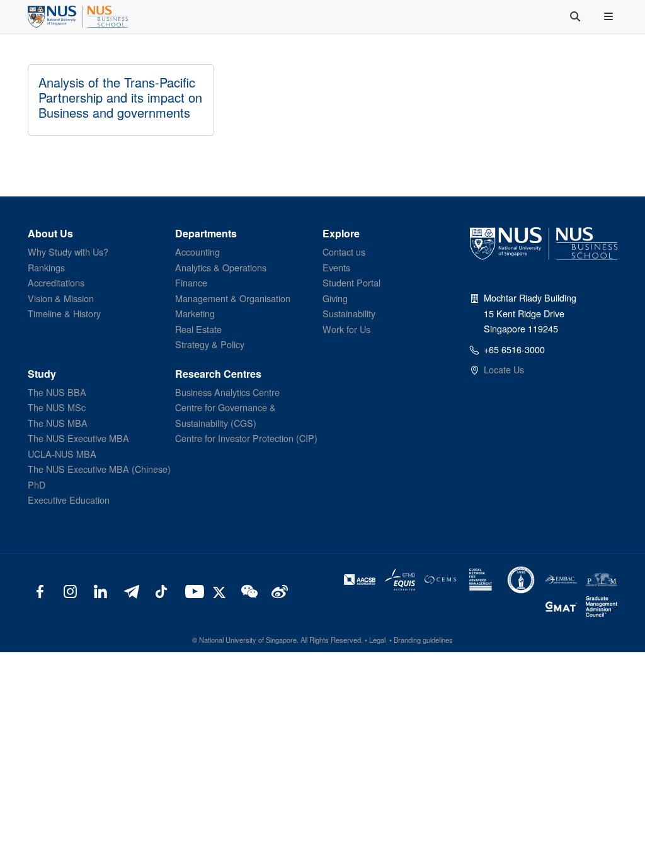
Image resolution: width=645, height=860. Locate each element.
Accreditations (56, 282)
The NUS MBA (58, 422)
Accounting (197, 251)
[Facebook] (40, 590)
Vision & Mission (61, 298)
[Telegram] (130, 590)
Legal (377, 640)
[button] (610, 16)
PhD (36, 484)
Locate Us (504, 369)
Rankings (46, 267)
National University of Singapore (248, 640)
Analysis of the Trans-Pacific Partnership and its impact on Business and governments (120, 97)
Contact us (343, 251)
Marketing (195, 313)
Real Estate (198, 329)
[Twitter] (221, 590)
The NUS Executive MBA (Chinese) (99, 468)
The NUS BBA (57, 392)
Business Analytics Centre (227, 392)
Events (336, 267)
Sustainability (348, 313)
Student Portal (351, 282)
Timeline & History (64, 313)
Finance (191, 282)
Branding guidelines (423, 640)
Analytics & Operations (220, 267)
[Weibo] (278, 590)
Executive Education (69, 499)
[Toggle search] (576, 16)
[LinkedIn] (100, 590)
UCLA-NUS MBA (62, 453)
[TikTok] (161, 590)
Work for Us (346, 329)
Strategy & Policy (209, 344)
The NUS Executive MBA (78, 437)
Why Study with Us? (68, 251)
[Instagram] (70, 590)
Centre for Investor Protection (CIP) (246, 437)
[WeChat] (248, 590)
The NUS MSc (57, 407)
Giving (335, 298)
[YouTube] (192, 590)
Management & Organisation (232, 298)
